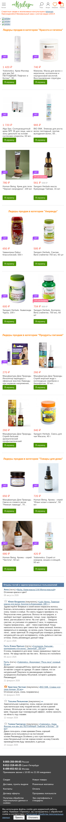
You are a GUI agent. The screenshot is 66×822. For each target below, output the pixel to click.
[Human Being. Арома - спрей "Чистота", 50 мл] (17, 536)
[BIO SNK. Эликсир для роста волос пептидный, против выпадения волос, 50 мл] (48, 107)
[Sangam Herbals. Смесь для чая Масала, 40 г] (48, 412)
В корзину (9, 82)
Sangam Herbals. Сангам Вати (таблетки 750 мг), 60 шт (48, 253)
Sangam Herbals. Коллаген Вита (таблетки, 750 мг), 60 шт (47, 312)
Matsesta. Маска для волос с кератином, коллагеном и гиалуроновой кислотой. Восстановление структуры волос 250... (48, 76)
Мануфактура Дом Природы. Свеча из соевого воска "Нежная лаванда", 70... (17, 502)
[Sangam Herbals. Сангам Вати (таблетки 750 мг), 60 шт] (48, 231)
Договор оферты (11, 793)
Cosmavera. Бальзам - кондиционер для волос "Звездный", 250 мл (29, 647)
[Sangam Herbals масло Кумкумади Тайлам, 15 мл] (48, 165)
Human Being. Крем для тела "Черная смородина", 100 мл (17, 187)
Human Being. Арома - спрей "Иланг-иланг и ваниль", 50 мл (48, 502)
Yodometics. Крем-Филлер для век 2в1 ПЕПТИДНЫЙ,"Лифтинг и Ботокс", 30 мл (31, 726)
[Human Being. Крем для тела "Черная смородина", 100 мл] (17, 165)
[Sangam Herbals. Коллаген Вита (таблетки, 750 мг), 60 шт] (48, 289)
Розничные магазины (43, 784)
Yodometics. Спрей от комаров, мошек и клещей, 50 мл (47, 560)
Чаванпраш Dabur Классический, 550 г (13, 253)
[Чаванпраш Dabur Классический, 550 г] (17, 231)
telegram (49, 12)
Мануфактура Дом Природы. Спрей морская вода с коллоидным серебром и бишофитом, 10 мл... (48, 380)
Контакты (7, 789)
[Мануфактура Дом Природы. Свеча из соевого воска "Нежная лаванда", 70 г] (17, 478)
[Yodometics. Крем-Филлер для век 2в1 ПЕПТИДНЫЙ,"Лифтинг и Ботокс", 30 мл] (17, 49)
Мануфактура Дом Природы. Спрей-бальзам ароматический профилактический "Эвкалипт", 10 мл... (17, 439)
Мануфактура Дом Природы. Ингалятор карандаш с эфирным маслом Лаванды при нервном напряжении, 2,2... (17, 381)
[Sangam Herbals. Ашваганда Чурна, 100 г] (17, 289)
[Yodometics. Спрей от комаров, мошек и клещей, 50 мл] (48, 536)
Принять (19, 817)
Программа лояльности (44, 793)
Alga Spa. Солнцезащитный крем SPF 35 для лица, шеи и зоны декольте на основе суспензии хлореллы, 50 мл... (17, 132)
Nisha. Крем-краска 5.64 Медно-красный (35, 589)
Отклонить (33, 817)
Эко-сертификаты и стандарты (42, 799)
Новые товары (39, 779)
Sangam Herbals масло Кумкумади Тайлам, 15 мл (47, 187)
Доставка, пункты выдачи (15, 784)
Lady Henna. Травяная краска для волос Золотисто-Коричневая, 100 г (31, 603)
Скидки (6, 779)
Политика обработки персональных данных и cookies (15, 800)
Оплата (36, 789)
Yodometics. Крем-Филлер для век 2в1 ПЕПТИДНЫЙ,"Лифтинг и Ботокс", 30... (16, 74)
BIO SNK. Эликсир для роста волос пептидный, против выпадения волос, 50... (48, 131)
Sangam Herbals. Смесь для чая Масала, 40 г (48, 435)
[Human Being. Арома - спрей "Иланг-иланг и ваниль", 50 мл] (48, 478)
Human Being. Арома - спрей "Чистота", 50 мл (17, 558)
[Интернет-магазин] (22, 8)
